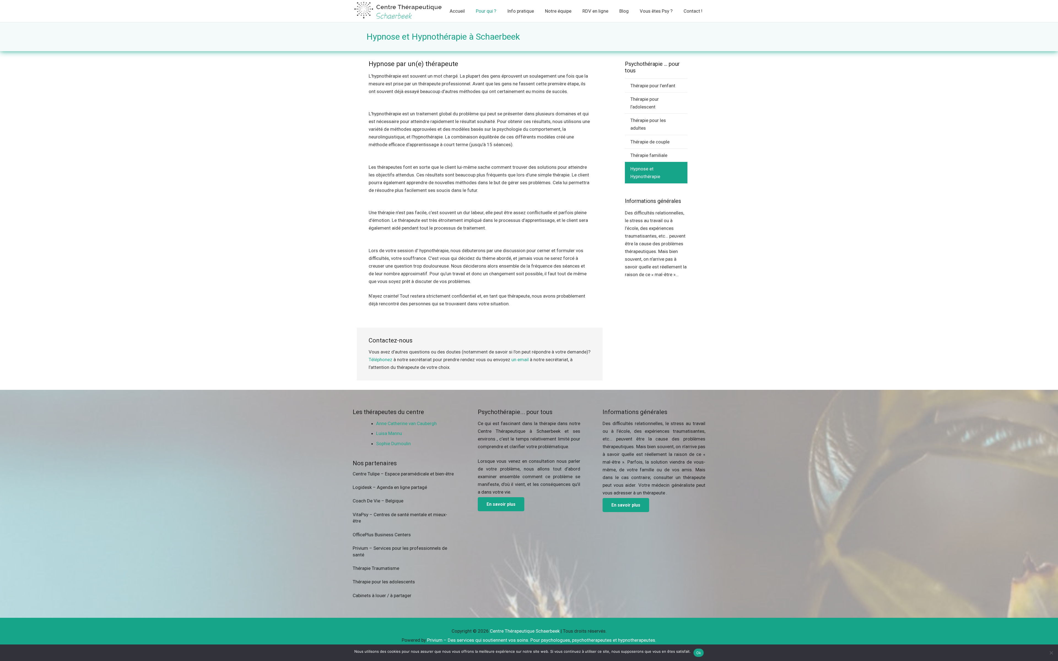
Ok (698, 653)
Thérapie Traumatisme (376, 568)
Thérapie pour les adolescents (384, 581)
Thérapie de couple (650, 142)
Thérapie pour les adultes (648, 124)
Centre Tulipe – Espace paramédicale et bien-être (403, 474)
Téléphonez (380, 359)
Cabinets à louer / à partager (382, 595)
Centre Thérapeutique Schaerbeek (525, 631)
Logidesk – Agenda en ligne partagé (390, 487)
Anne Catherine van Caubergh (406, 423)
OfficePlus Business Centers (382, 534)
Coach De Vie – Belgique (378, 501)
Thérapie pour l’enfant (652, 85)
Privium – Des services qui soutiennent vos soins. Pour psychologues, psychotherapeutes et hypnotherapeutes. (541, 640)
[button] (500, 11)
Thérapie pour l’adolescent (644, 103)
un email (520, 359)
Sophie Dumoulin (393, 443)
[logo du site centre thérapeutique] (399, 11)
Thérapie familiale (648, 155)
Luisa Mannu (389, 433)
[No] (1051, 652)
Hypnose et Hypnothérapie (645, 172)
